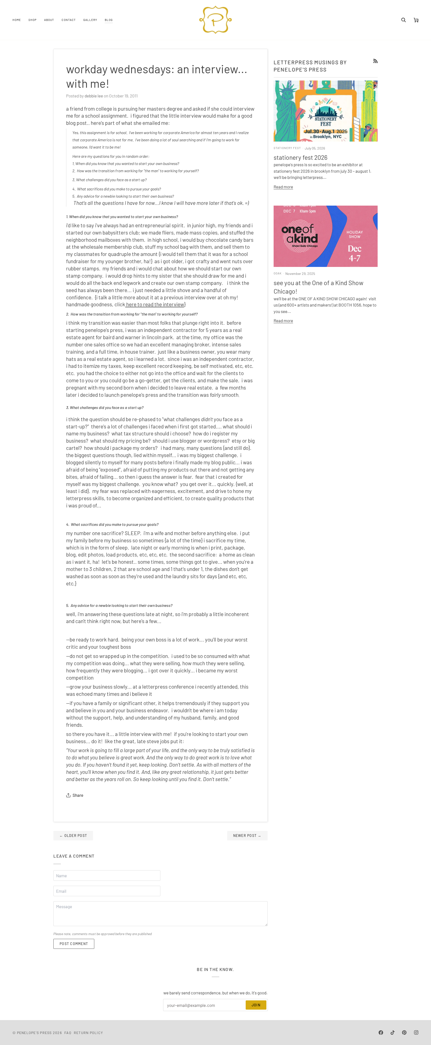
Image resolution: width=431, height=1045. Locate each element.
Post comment (74, 944)
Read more (283, 186)
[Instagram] (416, 1032)
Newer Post (247, 835)
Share (78, 795)
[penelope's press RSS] (375, 61)
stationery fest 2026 (300, 157)
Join (256, 1005)
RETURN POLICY (88, 1033)
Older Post (73, 835)
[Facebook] (381, 1032)
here (131, 304)
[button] (32, 20)
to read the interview (160, 304)
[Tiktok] (393, 1032)
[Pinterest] (404, 1032)
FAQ (67, 1033)
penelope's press (34, 1033)
